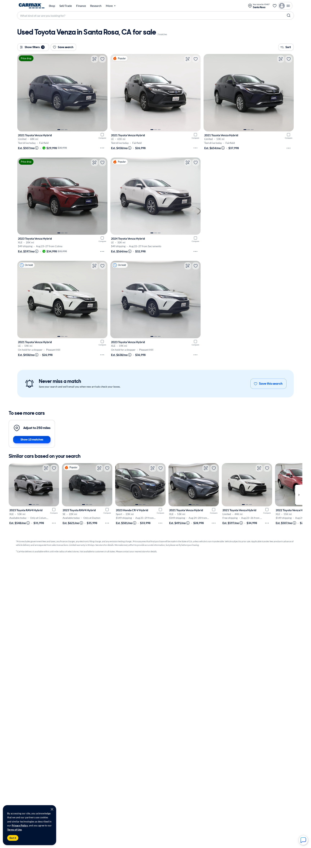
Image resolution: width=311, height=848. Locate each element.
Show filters (34, 47)
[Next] (103, 93)
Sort (288, 47)
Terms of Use (14, 829)
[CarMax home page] (31, 5)
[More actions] (102, 148)
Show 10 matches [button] (32, 439)
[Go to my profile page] (285, 5)
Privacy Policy (20, 825)
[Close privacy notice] (52, 809)
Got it (12, 838)
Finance (81, 6)
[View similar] (94, 59)
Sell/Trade (65, 6)
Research (96, 6)
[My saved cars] (274, 5)
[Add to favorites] (102, 59)
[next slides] (298, 495)
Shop (52, 6)
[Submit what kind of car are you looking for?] (289, 15)
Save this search (271, 383)
